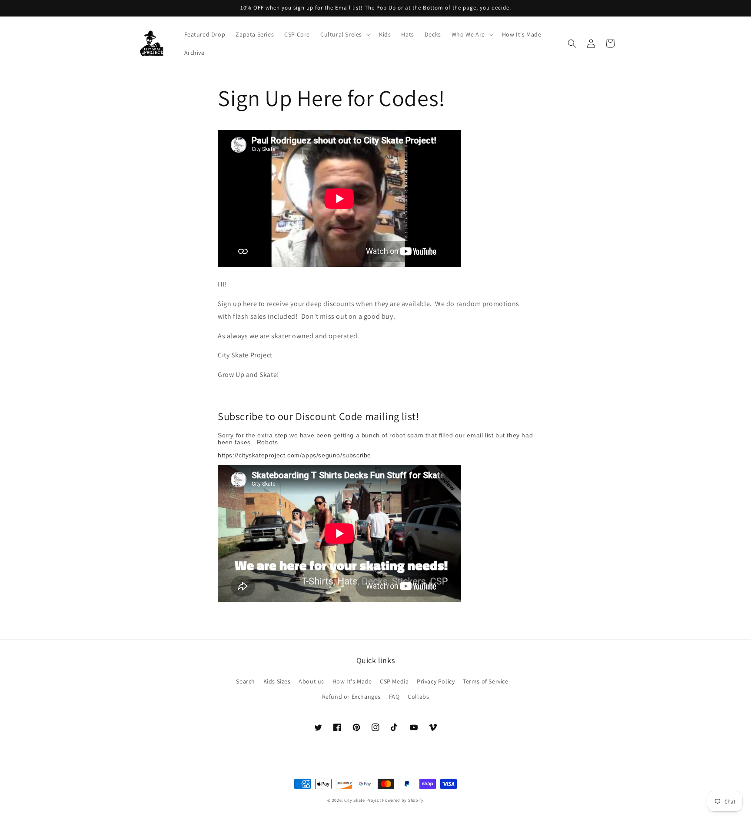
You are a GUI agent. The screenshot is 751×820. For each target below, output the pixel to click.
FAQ (394, 696)
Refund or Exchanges (351, 696)
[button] (344, 34)
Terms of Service (485, 681)
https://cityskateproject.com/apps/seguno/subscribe (294, 455)
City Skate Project (362, 800)
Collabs (418, 696)
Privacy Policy (436, 681)
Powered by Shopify (403, 800)
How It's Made (352, 681)
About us (311, 681)
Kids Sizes (277, 681)
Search (245, 681)
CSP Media (394, 681)
